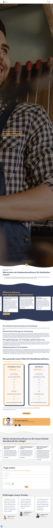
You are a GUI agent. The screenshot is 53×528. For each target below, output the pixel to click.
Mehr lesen (5, 307)
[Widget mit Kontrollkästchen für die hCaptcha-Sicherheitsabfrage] (8, 483)
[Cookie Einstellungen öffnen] (1, 527)
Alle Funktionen (6, 313)
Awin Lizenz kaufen (26, 413)
